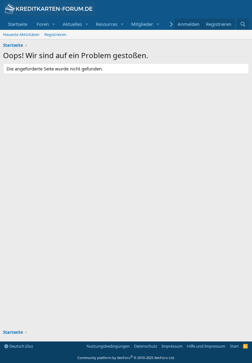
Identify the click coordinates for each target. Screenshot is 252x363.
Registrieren (55, 34)
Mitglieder (142, 24)
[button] (53, 24)
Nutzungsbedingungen (108, 346)
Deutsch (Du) (20, 346)
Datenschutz (145, 346)
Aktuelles (72, 24)
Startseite (17, 24)
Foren (43, 24)
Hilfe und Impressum (206, 346)
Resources (106, 24)
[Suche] (243, 24)
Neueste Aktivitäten (21, 34)
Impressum (172, 346)
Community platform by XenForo (126, 357)
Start (234, 346)
